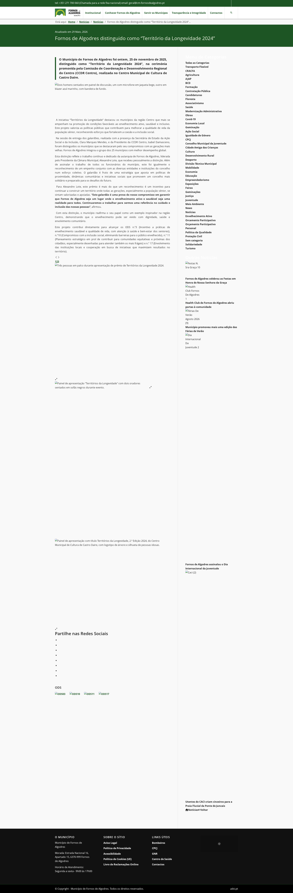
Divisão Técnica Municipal (201, 163)
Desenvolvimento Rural (199, 155)
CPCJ (188, 139)
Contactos (158, 864)
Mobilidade (192, 167)
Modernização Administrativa (203, 111)
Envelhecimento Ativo (198, 216)
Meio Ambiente (194, 204)
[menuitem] (93, 13)
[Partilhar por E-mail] (59, 675)
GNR (154, 853)
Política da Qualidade (198, 232)
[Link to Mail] (234, 3)
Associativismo (194, 103)
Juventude (191, 200)
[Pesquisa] (231, 13)
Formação (191, 87)
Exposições (192, 184)
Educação (191, 175)
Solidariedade (193, 244)
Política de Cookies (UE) (117, 859)
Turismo (190, 248)
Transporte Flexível (196, 66)
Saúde (189, 107)
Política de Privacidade (117, 848)
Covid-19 (190, 119)
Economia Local (194, 123)
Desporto (191, 159)
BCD (187, 83)
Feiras (189, 188)
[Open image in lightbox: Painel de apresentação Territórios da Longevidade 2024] (56, 629)
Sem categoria (194, 240)
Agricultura (192, 75)
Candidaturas (193, 95)
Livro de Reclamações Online (122, 864)
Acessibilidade (112, 853)
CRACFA (190, 71)
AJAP (188, 79)
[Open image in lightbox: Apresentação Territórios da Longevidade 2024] (56, 379)
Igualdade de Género (197, 135)
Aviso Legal (110, 843)
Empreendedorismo (197, 180)
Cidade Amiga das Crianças (201, 147)
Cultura (190, 151)
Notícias (98, 31)
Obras (189, 115)
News (188, 208)
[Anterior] (56, 257)
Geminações (192, 192)
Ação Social (192, 131)
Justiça (189, 196)
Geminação (192, 127)
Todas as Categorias (197, 63)
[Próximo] (58, 257)
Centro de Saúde (162, 859)
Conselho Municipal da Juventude (205, 143)
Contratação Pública (197, 91)
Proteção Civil (193, 236)
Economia (191, 171)
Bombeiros (158, 843)
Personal (190, 228)
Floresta (190, 99)
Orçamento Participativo (200, 224)
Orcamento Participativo (200, 220)
